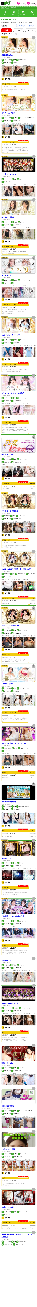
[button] (18, 45)
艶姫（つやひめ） (8, 1063)
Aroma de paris (7, 684)
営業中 (5, 26)
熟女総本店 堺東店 (8, 454)
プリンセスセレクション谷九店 (13, 393)
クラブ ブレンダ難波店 (10, 511)
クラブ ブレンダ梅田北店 (11, 625)
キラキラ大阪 (6, 275)
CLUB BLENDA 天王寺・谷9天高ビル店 (16, 569)
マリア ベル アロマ (8, 113)
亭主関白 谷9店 (7, 55)
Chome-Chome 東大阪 (10, 1003)
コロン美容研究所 (8, 1106)
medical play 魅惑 (8, 1149)
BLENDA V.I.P (7, 858)
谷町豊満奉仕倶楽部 (9, 802)
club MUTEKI (6, 960)
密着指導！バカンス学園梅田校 (13, 916)
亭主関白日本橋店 (8, 217)
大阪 (7, 8)
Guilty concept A (8, 1207)
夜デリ (2, 8)
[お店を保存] (33, 37)
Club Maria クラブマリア (11, 335)
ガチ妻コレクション (9, 174)
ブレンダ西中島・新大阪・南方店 (14, 743)
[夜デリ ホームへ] (5, 3)
